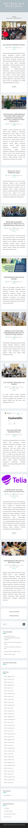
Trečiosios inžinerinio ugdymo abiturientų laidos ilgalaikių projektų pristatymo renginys (14, 117)
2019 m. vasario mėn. (9, 771)
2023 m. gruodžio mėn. (9, 693)
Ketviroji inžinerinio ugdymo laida (12, 651)
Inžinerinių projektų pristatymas (14, 561)
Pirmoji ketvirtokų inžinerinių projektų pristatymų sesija (14, 332)
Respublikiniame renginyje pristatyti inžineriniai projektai (14, 223)
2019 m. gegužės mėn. (9, 762)
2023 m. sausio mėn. (9, 702)
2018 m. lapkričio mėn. (9, 779)
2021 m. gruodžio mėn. (9, 725)
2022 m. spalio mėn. (9, 708)
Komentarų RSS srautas (10, 814)
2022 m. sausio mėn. (9, 722)
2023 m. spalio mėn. (9, 696)
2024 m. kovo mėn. (8, 688)
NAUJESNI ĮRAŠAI (14, 611)
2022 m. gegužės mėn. (9, 716)
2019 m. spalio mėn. (9, 754)
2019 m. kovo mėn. (8, 768)
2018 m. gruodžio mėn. (9, 776)
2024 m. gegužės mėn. (9, 685)
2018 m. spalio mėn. (9, 782)
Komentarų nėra (14, 229)
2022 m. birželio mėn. (9, 713)
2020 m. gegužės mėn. (9, 739)
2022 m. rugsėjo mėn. (9, 711)
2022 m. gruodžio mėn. (9, 705)
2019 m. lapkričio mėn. (9, 751)
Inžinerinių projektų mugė (14, 278)
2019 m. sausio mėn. (9, 774)
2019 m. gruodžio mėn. (9, 748)
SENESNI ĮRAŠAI (13, 616)
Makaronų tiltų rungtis (9, 654)
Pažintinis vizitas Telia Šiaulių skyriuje (14, 490)
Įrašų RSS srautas (8, 811)
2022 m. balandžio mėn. (9, 719)
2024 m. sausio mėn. (9, 690)
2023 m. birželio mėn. (9, 699)
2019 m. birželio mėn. (9, 759)
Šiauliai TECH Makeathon (14, 172)
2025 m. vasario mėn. (9, 679)
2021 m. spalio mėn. (9, 731)
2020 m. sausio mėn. (9, 745)
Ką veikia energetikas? (14, 45)
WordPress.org (7, 816)
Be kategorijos (7, 795)
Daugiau (14, 86)
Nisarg (23, 824)
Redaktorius (18, 47)
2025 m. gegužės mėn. (9, 676)
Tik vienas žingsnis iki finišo (14, 383)
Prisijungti (6, 808)
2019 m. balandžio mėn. (9, 765)
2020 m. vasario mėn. (9, 742)
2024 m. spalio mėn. (9, 682)
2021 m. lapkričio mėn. (9, 728)
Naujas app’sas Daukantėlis (14, 431)
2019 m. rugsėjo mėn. (9, 756)
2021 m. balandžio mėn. (9, 733)
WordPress (15, 824)
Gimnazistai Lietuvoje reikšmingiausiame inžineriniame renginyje (12, 637)
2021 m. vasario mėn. (9, 736)
